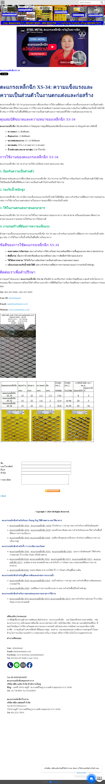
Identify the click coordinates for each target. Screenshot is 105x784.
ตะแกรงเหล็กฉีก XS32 (19, 530)
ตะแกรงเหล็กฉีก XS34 (41, 526)
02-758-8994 (16, 691)
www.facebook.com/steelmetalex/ (30, 655)
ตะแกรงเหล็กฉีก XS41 (19, 551)
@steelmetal (15, 298)
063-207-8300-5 (21, 658)
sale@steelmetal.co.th (17, 304)
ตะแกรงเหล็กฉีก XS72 (82, 559)
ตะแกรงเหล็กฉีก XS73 (60, 599)
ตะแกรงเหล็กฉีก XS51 (41, 551)
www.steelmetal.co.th (19, 309)
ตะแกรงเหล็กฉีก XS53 (40, 581)
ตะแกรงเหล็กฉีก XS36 (40, 538)
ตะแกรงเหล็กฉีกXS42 (19, 559)
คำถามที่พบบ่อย (14, 638)
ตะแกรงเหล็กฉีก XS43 (19, 581)
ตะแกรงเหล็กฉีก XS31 (19, 526)
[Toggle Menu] (99, 778)
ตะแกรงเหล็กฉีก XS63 (19, 588)
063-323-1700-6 (17, 712)
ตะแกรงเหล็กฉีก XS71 (61, 559)
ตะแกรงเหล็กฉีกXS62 (19, 570)
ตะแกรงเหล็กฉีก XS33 (19, 538)
